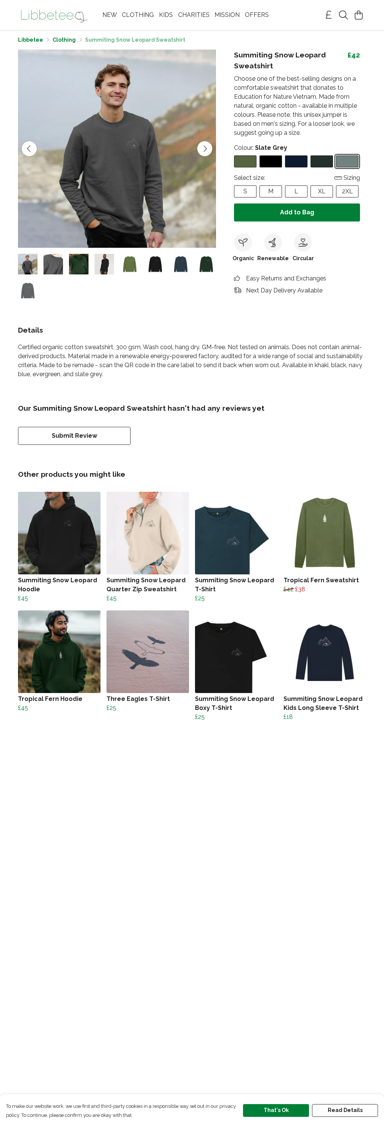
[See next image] (204, 148)
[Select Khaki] (245, 161)
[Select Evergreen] (321, 161)
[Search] (343, 15)
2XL (347, 191)
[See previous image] (29, 148)
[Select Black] (271, 161)
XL (322, 191)
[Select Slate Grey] (347, 161)
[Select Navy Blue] (296, 161)
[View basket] (358, 15)
